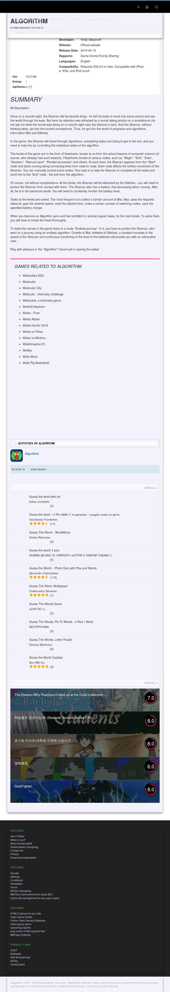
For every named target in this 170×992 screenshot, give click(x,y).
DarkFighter (23, 786)
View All (149, 487)
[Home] (16, 6)
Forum (14, 887)
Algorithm (32, 453)
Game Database (29, 19)
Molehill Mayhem (34, 306)
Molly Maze (30, 356)
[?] (30, 86)
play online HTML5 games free (27, 931)
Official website (90, 45)
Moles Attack (31, 319)
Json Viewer (17, 836)
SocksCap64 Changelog (24, 847)
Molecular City (32, 288)
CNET (13, 950)
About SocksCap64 (21, 843)
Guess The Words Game (45, 604)
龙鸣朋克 (21, 763)
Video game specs (20, 924)
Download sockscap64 (23, 857)
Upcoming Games (20, 927)
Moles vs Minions (34, 338)
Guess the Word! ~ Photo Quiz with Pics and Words (63, 568)
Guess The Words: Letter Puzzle (50, 639)
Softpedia (15, 953)
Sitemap (15, 876)
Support (51, 32)
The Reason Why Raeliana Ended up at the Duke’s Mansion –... (61, 694)
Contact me (16, 850)
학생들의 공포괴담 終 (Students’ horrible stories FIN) (53, 717)
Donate (14, 873)
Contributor (16, 880)
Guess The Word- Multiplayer (48, 586)
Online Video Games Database (27, 920)
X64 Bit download (20, 957)
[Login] (156, 7)
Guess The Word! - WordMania (49, 532)
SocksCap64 (17, 964)
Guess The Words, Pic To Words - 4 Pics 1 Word (61, 622)
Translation (16, 883)
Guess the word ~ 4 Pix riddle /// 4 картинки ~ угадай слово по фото (74, 514)
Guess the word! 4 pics (44, 550)
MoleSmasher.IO (34, 344)
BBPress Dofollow (20, 935)
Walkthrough (100, 19)
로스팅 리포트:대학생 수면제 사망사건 (43, 740)
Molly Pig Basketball (36, 363)
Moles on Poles (33, 331)
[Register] (147, 7)
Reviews (57, 19)
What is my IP (18, 840)
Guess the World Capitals (46, 657)
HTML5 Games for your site (25, 913)
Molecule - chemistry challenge (43, 294)
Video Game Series (21, 917)
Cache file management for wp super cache (34, 898)
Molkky (27, 350)
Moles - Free (31, 313)
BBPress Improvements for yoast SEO (31, 894)
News (76, 19)
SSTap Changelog (20, 890)
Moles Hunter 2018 (35, 325)
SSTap (14, 960)
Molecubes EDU (33, 275)
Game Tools (26, 32)
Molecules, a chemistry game (42, 300)
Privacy (14, 854)
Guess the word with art (44, 496)
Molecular (29, 282)
